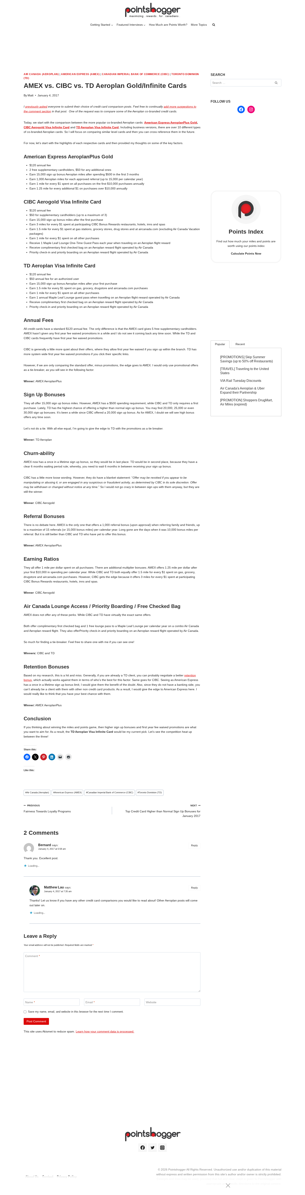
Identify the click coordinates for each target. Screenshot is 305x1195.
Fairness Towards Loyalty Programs (47, 808)
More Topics (199, 24)
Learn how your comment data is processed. (105, 1031)
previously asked (36, 106)
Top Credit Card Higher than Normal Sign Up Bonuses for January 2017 (162, 811)
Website (151, 1002)
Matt (30, 95)
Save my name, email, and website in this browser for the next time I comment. (76, 1011)
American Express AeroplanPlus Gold (170, 122)
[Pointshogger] (152, 10)
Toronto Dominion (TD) (150, 792)
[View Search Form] (214, 25)
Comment (32, 956)
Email (90, 1002)
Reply (194, 845)
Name (30, 1002)
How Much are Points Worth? (168, 24)
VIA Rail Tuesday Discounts (240, 380)
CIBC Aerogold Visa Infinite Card (47, 127)
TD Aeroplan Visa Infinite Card (97, 127)
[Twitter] (152, 1147)
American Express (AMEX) (80, 74)
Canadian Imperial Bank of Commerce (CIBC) (135, 74)
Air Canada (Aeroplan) (41, 74)
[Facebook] (142, 1147)
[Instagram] (162, 1147)
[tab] (220, 344)
